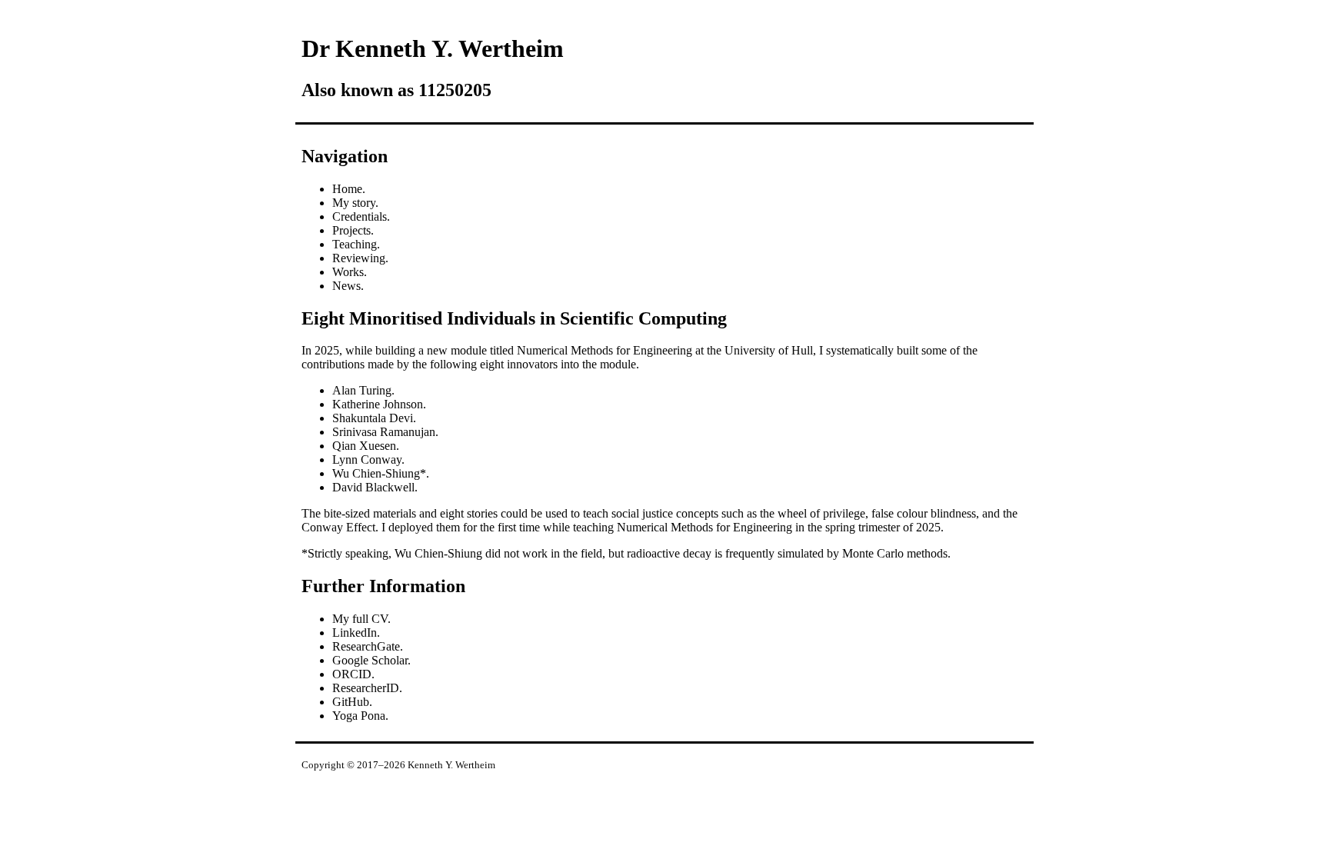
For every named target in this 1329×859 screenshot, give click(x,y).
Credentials (359, 216)
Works (348, 271)
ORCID (351, 674)
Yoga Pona (358, 715)
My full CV (360, 618)
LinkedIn (354, 632)
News (346, 285)
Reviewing (358, 258)
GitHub (350, 701)
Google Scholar (370, 660)
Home (347, 188)
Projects (351, 230)
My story (353, 202)
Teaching (354, 244)
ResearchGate (366, 646)
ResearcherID (365, 687)
